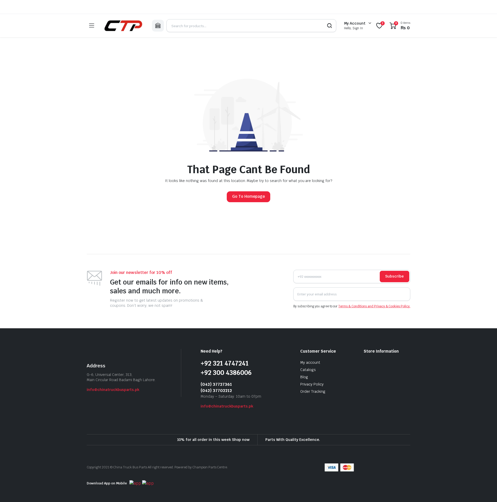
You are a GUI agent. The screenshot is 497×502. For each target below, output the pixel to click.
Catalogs (308, 369)
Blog (304, 377)
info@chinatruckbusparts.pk (113, 389)
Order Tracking (312, 391)
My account (310, 362)
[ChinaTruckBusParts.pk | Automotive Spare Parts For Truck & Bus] (123, 25)
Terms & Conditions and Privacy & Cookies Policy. (374, 306)
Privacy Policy (312, 384)
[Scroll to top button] (485, 490)
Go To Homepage (248, 196)
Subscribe (394, 276)
